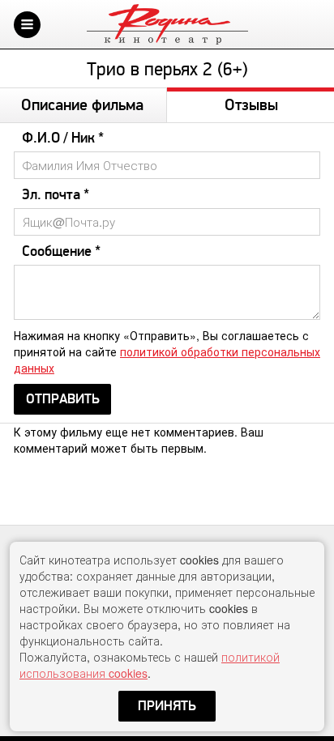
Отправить (63, 398)
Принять (167, 705)
